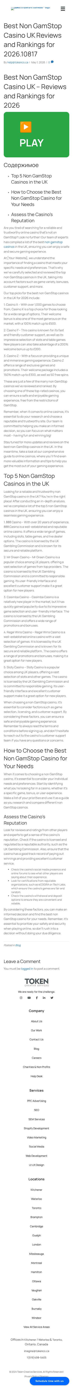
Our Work (36, 1030)
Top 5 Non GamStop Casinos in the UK (31, 179)
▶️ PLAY (31, 134)
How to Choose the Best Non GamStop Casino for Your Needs (36, 198)
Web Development (36, 1156)
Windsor (36, 1318)
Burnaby (37, 1308)
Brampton (36, 1217)
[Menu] (63, 9)
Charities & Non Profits (36, 1067)
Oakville (36, 1299)
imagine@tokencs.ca (36, 1351)
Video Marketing (36, 1137)
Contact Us (36, 1039)
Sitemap (44, 1376)
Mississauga (36, 1253)
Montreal (36, 1263)
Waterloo (36, 1199)
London (36, 1244)
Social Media (36, 1146)
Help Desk (36, 1076)
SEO (36, 1110)
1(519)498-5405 (36, 1357)
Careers (36, 1058)
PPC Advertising (36, 1101)
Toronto (36, 1208)
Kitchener (36, 1189)
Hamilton (36, 1272)
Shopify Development (36, 1128)
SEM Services (36, 1119)
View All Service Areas (37, 1327)
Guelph (36, 1235)
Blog (18, 945)
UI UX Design (36, 1165)
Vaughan (36, 1290)
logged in (27, 969)
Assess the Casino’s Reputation (32, 217)
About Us (36, 1021)
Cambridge (36, 1226)
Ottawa (36, 1281)
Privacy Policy (32, 1376)
